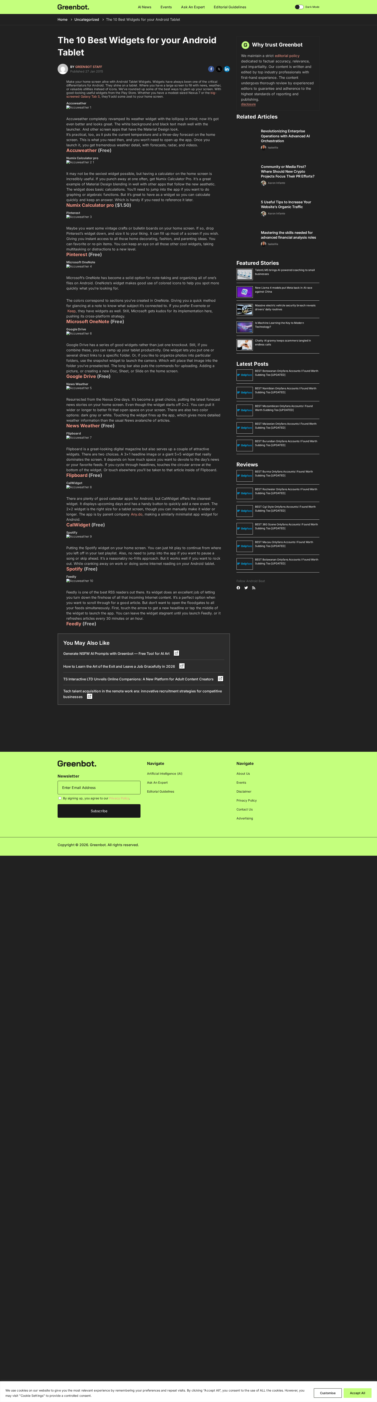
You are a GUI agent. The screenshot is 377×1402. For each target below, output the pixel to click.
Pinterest (76, 254)
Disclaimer (243, 791)
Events (166, 7)
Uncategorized (86, 19)
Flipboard (76, 475)
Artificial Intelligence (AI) (164, 773)
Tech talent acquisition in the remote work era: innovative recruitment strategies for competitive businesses (142, 694)
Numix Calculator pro (90, 205)
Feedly (73, 623)
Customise (328, 1393)
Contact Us (244, 809)
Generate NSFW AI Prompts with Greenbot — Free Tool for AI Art (116, 653)
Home (62, 19)
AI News (145, 7)
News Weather (83, 425)
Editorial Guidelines (230, 7)
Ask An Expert (193, 7)
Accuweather (81, 150)
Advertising (244, 818)
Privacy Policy (119, 798)
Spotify (74, 569)
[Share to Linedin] (227, 69)
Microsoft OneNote (87, 321)
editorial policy (287, 55)
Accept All (357, 1393)
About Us (243, 773)
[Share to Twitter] (219, 69)
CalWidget (78, 525)
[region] (188, 1391)
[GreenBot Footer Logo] (77, 763)
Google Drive (81, 376)
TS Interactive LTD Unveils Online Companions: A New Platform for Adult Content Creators (138, 679)
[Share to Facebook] (211, 69)
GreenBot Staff (88, 67)
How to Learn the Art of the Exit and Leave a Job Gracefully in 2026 (119, 666)
